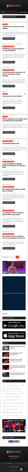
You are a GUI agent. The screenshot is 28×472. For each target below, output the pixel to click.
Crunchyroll (9, 388)
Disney (13, 388)
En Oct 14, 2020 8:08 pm (7, 30)
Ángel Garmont (16, 122)
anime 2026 (17, 385)
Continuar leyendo (9, 38)
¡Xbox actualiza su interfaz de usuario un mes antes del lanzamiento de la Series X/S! (13, 237)
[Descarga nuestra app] (14, 328)
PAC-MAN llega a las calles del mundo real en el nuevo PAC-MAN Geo (13, 49)
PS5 (4, 406)
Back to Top (14, 470)
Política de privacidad (14, 466)
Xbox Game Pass (5, 415)
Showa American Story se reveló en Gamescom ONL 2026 (16, 353)
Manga (24, 393)
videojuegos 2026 (14, 412)
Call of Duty (22, 385)
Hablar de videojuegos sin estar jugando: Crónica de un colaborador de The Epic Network (15, 119)
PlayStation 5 (19, 403)
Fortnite (11, 391)
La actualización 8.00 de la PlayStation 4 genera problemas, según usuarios (13, 213)
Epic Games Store (6, 391)
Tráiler (12, 409)
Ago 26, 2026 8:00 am (14, 362)
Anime (12, 385)
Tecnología (8, 409)
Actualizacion (8, 385)
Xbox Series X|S (22, 415)
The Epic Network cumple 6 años (10, 143)
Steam (18, 406)
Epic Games (18, 388)
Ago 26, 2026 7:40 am (14, 370)
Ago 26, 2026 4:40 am (14, 349)
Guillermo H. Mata (16, 98)
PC (19, 400)
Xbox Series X (16, 415)
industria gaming (5, 393)
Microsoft (8, 396)
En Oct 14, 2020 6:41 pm (7, 77)
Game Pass (15, 391)
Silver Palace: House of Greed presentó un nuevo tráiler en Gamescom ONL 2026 (17, 373)
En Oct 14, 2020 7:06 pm (7, 52)
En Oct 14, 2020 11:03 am (7, 193)
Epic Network (9, 463)
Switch (4, 409)
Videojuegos (11, 46)
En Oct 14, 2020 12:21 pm (7, 169)
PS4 (24, 403)
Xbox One (11, 415)
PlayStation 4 (12, 403)
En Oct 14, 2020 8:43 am (7, 240)
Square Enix (14, 406)
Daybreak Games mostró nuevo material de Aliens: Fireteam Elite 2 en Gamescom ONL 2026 (17, 367)
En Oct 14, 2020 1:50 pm (7, 145)
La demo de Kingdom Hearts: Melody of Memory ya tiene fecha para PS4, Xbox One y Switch (13, 165)
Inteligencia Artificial (13, 393)
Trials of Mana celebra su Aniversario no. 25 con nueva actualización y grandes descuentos (13, 74)
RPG (6, 406)
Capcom (4, 388)
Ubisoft (16, 409)
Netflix (12, 396)
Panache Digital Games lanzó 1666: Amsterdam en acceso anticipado (16, 360)
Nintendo (17, 396)
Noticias (5, 46)
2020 (4, 385)
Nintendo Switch (6, 400)
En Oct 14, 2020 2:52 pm (7, 122)
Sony (10, 406)
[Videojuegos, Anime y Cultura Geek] (14, 7)
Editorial (5, 24)
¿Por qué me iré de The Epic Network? (12, 96)
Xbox (20, 412)
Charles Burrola (16, 30)
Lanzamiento (20, 393)
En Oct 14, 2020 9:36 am (7, 216)
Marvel (4, 396)
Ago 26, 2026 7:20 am (14, 376)
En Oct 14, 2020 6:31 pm (7, 98)
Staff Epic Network (16, 52)
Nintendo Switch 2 (14, 400)
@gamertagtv (4, 313)
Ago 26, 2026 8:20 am (14, 356)
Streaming (22, 406)
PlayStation (5, 403)
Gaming (19, 391)
